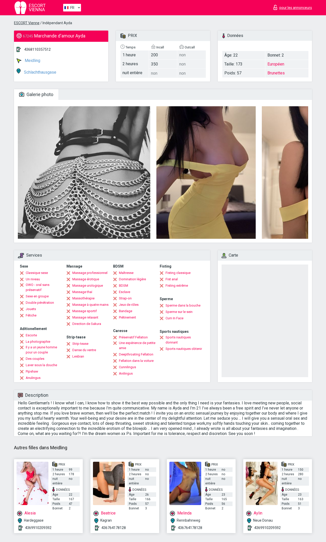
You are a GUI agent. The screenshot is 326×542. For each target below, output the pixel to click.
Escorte (31, 335)
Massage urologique (87, 285)
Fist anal (172, 279)
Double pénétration (40, 303)
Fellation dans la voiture (136, 361)
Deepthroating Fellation (136, 354)
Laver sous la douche (41, 365)
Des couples (35, 359)
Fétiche (31, 315)
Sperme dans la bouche (183, 305)
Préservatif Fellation (133, 337)
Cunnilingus (127, 367)
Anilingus (126, 373)
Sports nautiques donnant (178, 339)
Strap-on (125, 298)
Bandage (125, 311)
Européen (275, 64)
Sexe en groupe (37, 296)
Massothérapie (83, 298)
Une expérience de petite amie (137, 345)
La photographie (38, 341)
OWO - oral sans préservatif (37, 287)
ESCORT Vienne (26, 23)
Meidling (32, 60)
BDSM (123, 285)
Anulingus (33, 378)
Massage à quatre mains (90, 305)
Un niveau (33, 279)
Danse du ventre (84, 350)
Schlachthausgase (39, 72)
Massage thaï (82, 292)
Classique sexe (37, 273)
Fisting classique (178, 273)
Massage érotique (85, 279)
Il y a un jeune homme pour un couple (41, 349)
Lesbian (78, 356)
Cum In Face (174, 318)
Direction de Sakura (86, 324)
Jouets (31, 309)
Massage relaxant (85, 317)
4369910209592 (38, 527)
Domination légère (132, 279)
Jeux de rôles (129, 305)
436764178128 (113, 527)
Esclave (124, 292)
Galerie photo (39, 94)
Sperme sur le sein (179, 312)
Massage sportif (84, 311)
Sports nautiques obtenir (184, 349)
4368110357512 (37, 49)
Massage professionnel (89, 273)
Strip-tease (80, 344)
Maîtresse (126, 273)
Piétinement (127, 317)
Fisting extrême (177, 285)
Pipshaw (32, 371)
